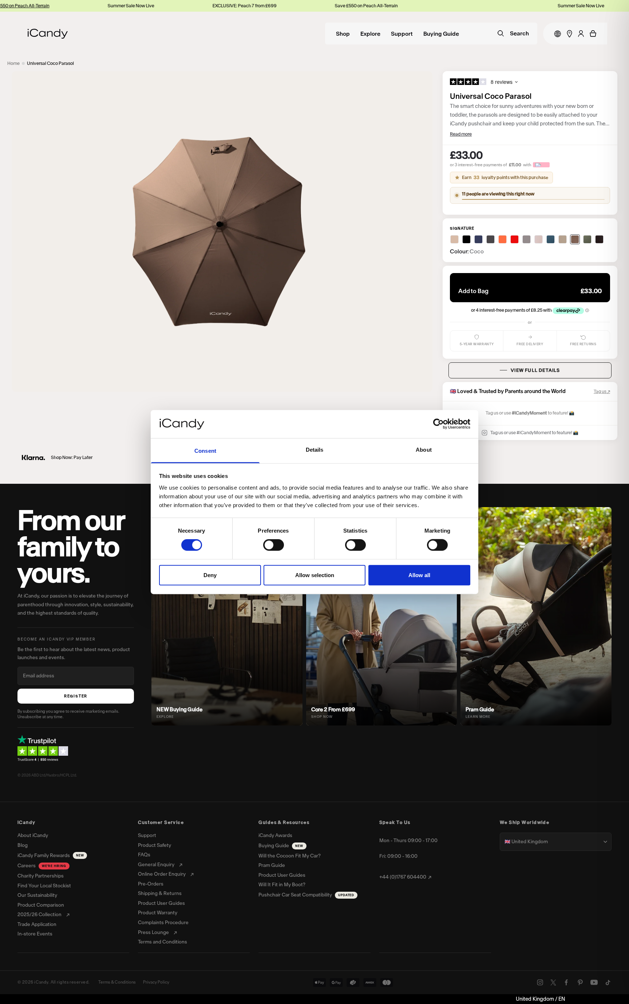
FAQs (144, 855)
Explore (370, 34)
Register (75, 696)
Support (402, 34)
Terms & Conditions (117, 982)
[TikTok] (608, 982)
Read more (461, 134)
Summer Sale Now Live (82, 5)
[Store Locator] (569, 34)
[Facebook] (566, 982)
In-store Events (34, 934)
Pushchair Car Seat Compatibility (306, 895)
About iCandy (32, 835)
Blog (22, 845)
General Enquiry (156, 865)
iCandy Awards (275, 835)
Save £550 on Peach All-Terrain (317, 5)
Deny (210, 575)
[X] (553, 982)
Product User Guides (161, 903)
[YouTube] (594, 982)
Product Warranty (157, 913)
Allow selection (314, 575)
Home (13, 63)
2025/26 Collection (39, 915)
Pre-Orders (150, 884)
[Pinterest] (580, 982)
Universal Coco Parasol (50, 63)
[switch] (273, 545)
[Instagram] (540, 982)
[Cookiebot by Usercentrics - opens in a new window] (438, 424)
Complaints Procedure (163, 923)
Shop (343, 34)
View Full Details (535, 370)
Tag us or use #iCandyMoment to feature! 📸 (534, 432)
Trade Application (36, 924)
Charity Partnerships (40, 876)
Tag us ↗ (602, 391)
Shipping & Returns (160, 893)
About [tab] (424, 450)
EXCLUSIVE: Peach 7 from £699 (196, 5)
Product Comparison (40, 905)
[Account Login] (581, 33)
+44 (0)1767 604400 (402, 877)
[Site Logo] (48, 33)
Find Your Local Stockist (44, 886)
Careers (41, 866)
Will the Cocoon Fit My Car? (289, 856)
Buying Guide (441, 34)
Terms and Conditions (162, 942)
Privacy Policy (156, 982)
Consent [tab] (205, 451)
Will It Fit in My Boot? (281, 885)
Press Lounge (153, 932)
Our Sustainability (37, 895)
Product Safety (154, 845)
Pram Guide (271, 865)
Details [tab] (315, 450)
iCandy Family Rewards (50, 855)
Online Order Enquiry (162, 874)
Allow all (419, 575)
